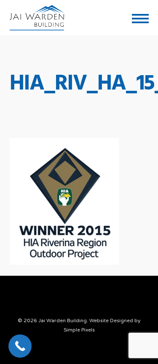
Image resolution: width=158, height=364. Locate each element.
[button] (140, 18)
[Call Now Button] (20, 346)
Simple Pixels (79, 330)
